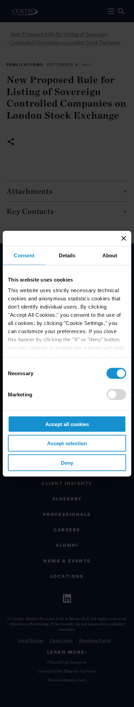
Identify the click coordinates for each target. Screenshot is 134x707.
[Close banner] (123, 238)
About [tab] (110, 255)
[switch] (116, 394)
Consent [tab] (24, 255)
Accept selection (67, 443)
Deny (67, 462)
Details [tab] (67, 255)
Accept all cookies (67, 424)
